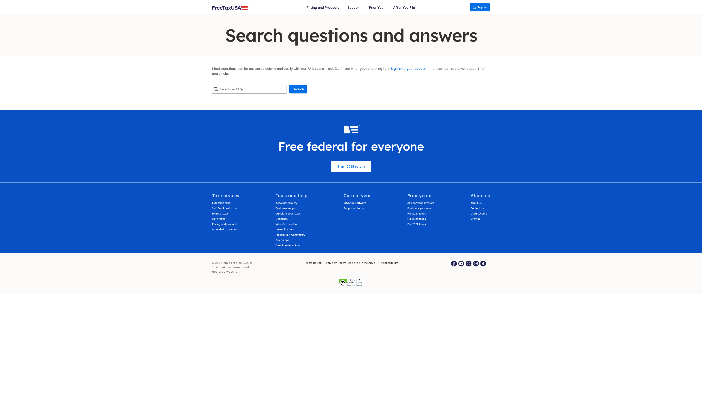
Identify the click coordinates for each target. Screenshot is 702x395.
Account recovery (286, 203)
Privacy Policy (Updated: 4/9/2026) (351, 263)
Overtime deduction (287, 245)
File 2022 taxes (416, 224)
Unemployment (284, 229)
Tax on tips (282, 240)
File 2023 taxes (416, 219)
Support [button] (354, 7)
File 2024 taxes (416, 213)
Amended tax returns (225, 229)
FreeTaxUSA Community (290, 234)
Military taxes (220, 213)
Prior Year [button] (377, 7)
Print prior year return (420, 208)
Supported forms (354, 208)
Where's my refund (286, 224)
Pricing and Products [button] (322, 7)
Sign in (482, 7)
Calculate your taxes (288, 213)
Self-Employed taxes (224, 208)
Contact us (477, 208)
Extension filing (221, 203)
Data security (479, 213)
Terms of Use (313, 263)
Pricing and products (224, 224)
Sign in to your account (409, 69)
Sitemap (476, 219)
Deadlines (281, 219)
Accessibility (389, 263)
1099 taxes (218, 219)
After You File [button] (404, 7)
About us (476, 203)
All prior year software (420, 203)
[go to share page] (468, 263)
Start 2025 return (351, 166)
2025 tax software (355, 203)
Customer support (286, 208)
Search (298, 89)
